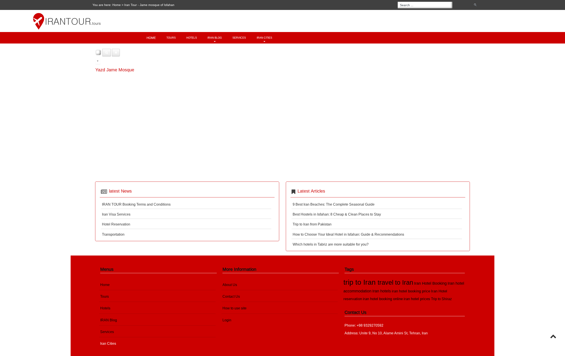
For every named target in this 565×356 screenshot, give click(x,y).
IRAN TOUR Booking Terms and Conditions (136, 204)
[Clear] (116, 52)
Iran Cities (264, 37)
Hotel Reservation (116, 224)
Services (239, 37)
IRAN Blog (214, 37)
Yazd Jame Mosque (114, 69)
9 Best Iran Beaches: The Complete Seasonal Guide (334, 204)
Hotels (191, 37)
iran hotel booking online (383, 299)
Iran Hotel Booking (430, 283)
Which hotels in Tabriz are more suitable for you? (331, 244)
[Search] (106, 52)
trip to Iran (360, 282)
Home (116, 5)
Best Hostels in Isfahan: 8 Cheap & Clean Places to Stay (337, 214)
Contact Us (231, 296)
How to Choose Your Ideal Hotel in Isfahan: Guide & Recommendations (348, 234)
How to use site (234, 308)
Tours (171, 37)
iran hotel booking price (411, 291)
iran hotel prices (417, 299)
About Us (229, 285)
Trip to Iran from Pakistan (312, 224)
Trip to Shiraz (441, 299)
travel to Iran (395, 282)
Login (226, 320)
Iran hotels (381, 291)
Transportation (113, 234)
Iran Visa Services (116, 214)
